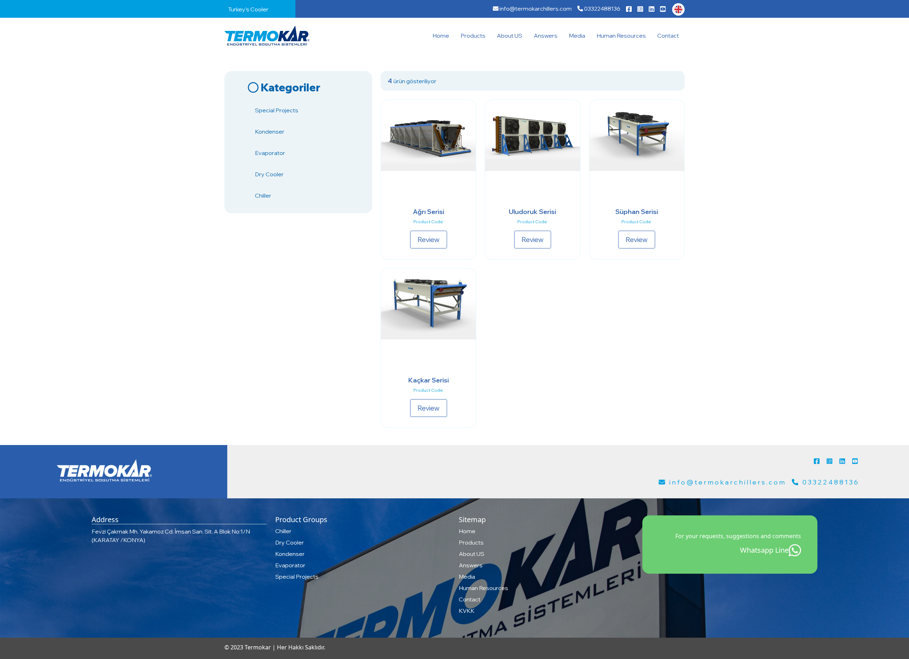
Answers (545, 35)
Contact (668, 35)
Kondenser (269, 131)
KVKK (466, 610)
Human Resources (621, 35)
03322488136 (601, 8)
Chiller (263, 195)
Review (429, 239)
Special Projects (276, 110)
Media (577, 35)
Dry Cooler (269, 174)
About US (509, 35)
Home (440, 35)
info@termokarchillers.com (535, 8)
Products (473, 35)
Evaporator (270, 152)
